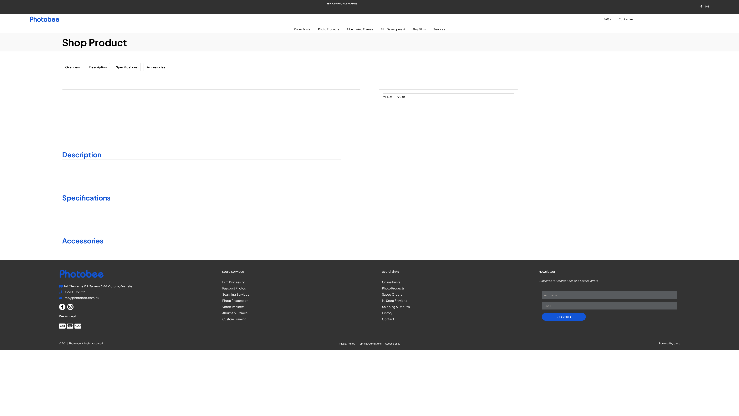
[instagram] (707, 7)
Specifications (126, 67)
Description (98, 67)
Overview (72, 67)
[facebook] (701, 7)
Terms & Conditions (370, 343)
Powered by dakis (669, 343)
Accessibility (392, 343)
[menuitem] (607, 19)
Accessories (156, 67)
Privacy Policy (347, 343)
